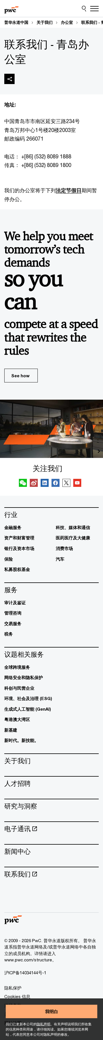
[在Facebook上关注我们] (56, 484)
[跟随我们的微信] (23, 484)
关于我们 (45, 22)
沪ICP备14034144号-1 (25, 972)
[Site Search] (84, 8)
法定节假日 (69, 190)
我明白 (51, 1011)
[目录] (94, 8)
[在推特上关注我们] (66, 484)
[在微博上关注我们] (34, 484)
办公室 (67, 22)
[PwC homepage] (11, 8)
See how (20, 375)
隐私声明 (43, 1024)
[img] (9, 79)
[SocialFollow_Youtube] (77, 484)
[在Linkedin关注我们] (45, 484)
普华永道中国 (16, 22)
